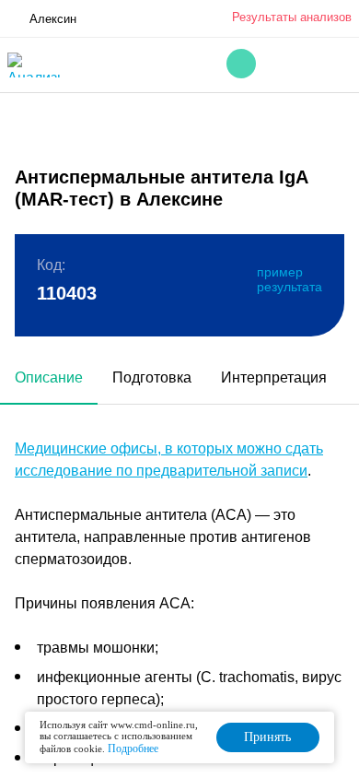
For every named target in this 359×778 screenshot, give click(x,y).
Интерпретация (274, 377)
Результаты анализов (292, 17)
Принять (267, 737)
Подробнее (133, 748)
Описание (49, 377)
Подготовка (151, 377)
